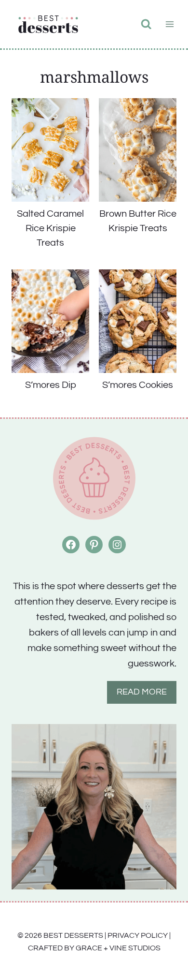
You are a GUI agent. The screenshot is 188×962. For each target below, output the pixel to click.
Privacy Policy (137, 935)
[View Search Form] (146, 24)
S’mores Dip (50, 385)
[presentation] (50, 150)
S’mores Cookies (137, 385)
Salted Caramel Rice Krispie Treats (50, 228)
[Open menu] (169, 23)
